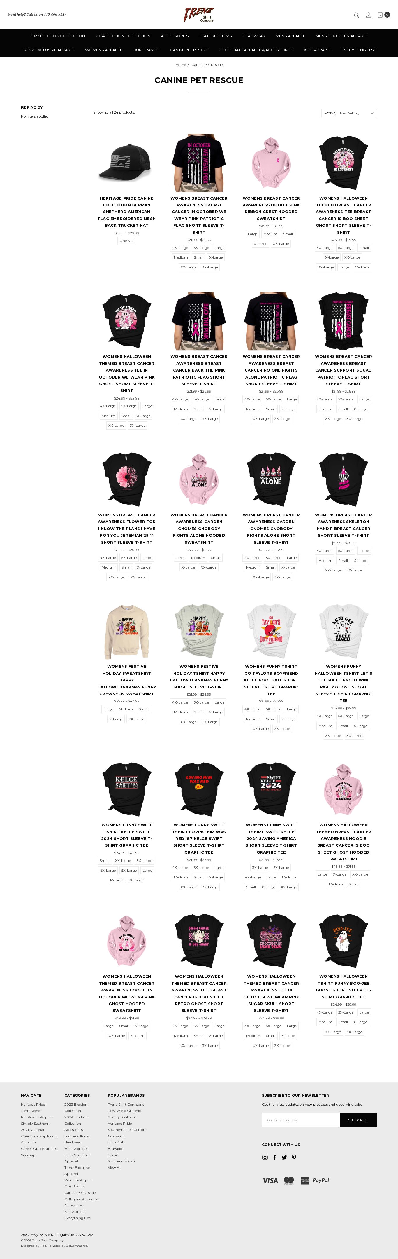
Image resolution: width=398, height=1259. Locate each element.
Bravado (115, 1148)
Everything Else (359, 50)
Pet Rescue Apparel (37, 1117)
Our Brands (146, 50)
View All (114, 1167)
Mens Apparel (290, 36)
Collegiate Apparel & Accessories (256, 50)
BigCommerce (76, 1246)
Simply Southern (35, 1123)
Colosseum (117, 1136)
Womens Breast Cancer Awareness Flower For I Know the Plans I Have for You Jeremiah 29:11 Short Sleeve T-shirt (127, 528)
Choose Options (127, 181)
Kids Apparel (317, 50)
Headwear (253, 36)
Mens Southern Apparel (342, 36)
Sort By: (330, 113)
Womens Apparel (103, 50)
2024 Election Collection (123, 36)
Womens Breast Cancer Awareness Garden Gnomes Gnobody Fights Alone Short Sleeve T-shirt (271, 528)
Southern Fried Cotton (126, 1129)
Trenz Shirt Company (126, 1104)
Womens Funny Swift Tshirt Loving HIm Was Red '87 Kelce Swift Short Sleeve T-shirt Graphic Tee (199, 838)
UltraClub (116, 1142)
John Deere (30, 1110)
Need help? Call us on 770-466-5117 (37, 14)
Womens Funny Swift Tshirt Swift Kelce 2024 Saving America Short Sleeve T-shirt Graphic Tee (271, 838)
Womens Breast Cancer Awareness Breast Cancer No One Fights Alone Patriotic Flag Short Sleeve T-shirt (271, 370)
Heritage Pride (33, 1104)
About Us (29, 1142)
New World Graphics (125, 1110)
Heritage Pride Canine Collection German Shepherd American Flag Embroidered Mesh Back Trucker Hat (127, 212)
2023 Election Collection (57, 36)
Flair (43, 1246)
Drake (113, 1155)
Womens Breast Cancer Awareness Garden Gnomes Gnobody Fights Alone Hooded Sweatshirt (199, 528)
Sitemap (28, 1155)
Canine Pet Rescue (189, 50)
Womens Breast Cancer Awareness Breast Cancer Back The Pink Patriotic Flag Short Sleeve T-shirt (199, 370)
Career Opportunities (39, 1148)
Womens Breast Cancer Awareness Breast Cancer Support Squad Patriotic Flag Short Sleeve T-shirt (343, 370)
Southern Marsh (121, 1161)
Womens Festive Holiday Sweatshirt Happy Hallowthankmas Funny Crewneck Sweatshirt (127, 680)
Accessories (175, 36)
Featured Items (215, 36)
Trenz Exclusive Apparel (48, 50)
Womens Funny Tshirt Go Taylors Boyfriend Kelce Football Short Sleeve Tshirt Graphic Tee (271, 680)
